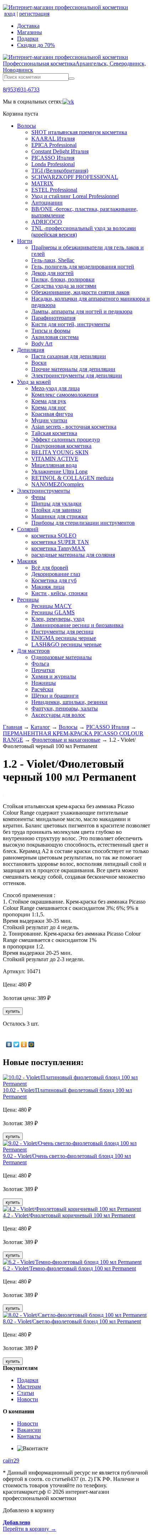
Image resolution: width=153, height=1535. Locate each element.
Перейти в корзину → (29, 1525)
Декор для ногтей (52, 273)
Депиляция (30, 350)
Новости (27, 1399)
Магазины (29, 32)
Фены (38, 497)
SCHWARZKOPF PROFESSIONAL (74, 177)
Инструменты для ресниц (62, 632)
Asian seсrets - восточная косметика (73, 427)
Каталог (40, 727)
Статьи (25, 1393)
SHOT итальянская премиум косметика (79, 132)
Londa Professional (53, 164)
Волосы (26, 126)
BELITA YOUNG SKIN (60, 452)
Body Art (41, 343)
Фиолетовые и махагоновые (66, 740)
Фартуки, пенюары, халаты (64, 708)
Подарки (27, 39)
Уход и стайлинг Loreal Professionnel (75, 196)
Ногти (24, 241)
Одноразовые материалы (61, 657)
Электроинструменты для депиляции (76, 375)
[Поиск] (71, 79)
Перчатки (43, 670)
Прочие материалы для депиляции (73, 369)
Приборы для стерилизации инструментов (83, 523)
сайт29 (11, 1460)
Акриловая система (55, 337)
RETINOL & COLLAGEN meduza (72, 478)
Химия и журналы (53, 676)
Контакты (29, 1436)
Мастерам (29, 1386)
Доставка (28, 26)
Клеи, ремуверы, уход (57, 619)
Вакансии (29, 1430)
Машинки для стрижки (59, 516)
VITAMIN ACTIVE (54, 459)
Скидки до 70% (36, 45)
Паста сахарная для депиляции (68, 356)
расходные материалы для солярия (73, 555)
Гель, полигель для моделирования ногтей (82, 267)
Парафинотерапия (53, 318)
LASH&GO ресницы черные (66, 644)
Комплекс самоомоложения (64, 395)
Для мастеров (33, 651)
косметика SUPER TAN (60, 542)
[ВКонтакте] (9, 1044)
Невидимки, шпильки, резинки (69, 702)
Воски (39, 363)
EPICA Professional (53, 145)
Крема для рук (48, 401)
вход (9, 14)
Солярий (27, 529)
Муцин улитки (49, 420)
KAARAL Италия (53, 139)
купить (13, 1011)
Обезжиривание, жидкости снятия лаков (80, 292)
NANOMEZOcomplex (57, 484)
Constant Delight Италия (60, 151)
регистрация (34, 14)
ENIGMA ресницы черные (63, 638)
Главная (12, 727)
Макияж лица (47, 587)
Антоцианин (47, 203)
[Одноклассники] (24, 1044)
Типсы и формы (50, 331)
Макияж (27, 561)
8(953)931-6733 (21, 89)
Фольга (40, 664)
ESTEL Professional (54, 190)
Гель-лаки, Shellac (52, 260)
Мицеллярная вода (54, 465)
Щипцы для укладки (56, 504)
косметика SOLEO (53, 536)
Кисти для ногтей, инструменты (70, 324)
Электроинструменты (43, 491)
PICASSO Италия (52, 158)
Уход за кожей (34, 382)
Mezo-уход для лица (55, 388)
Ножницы (43, 683)
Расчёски (42, 689)
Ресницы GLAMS (53, 612)
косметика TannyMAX (58, 548)
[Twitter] (16, 1044)
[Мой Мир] (31, 1044)
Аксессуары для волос (58, 715)
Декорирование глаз (55, 574)
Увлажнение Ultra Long (59, 472)
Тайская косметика (54, 433)
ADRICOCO (46, 222)
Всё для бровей (49, 568)
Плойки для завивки (56, 510)
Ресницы (28, 600)
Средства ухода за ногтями (63, 286)
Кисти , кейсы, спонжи (59, 593)
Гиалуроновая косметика (61, 446)
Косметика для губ (53, 580)
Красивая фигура (52, 414)
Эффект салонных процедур (65, 439)
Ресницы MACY (51, 606)
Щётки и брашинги (55, 696)
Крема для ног (48, 407)
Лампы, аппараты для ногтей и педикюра (81, 311)
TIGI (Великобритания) (59, 171)
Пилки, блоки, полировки (63, 279)
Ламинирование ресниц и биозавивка (77, 625)
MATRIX (42, 183)
